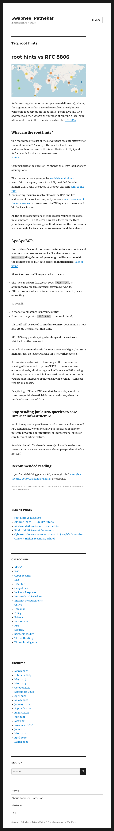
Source (15, 157)
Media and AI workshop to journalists (36, 526)
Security (19, 629)
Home (15, 790)
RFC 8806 (70, 120)
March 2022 (21, 700)
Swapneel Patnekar (32, 18)
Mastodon (17, 805)
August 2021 (21, 712)
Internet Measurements (28, 600)
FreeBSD (19, 583)
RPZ (16, 625)
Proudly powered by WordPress (62, 822)
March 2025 (21, 670)
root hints (64, 486)
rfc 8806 (55, 486)
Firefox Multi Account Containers (34, 530)
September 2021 (23, 708)
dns (49, 486)
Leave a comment (20, 489)
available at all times (62, 178)
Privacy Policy (38, 822)
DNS (30, 486)
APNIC (18, 567)
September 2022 (24, 691)
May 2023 (20, 683)
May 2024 (20, 679)
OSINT (18, 604)
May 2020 (20, 733)
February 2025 (22, 675)
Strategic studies (24, 633)
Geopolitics (21, 588)
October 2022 (22, 687)
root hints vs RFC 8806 (40, 57)
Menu (96, 19)
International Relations (28, 596)
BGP (16, 571)
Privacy (18, 617)
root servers (38, 486)
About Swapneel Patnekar (27, 798)
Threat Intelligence (25, 642)
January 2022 (22, 704)
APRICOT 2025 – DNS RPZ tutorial (34, 521)
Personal (19, 608)
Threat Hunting (23, 638)
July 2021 (19, 716)
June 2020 (20, 729)
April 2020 (20, 737)
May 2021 (20, 720)
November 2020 (23, 725)
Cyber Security (22, 575)
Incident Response (25, 592)
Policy (17, 613)
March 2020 (21, 741)
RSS (13, 812)
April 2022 (20, 695)
